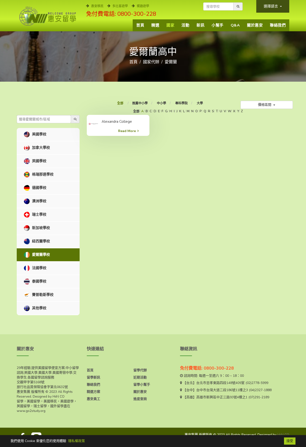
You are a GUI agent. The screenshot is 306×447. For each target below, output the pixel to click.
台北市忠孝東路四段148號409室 (220, 383)
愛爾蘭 (171, 62)
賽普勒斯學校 (42, 294)
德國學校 (38, 187)
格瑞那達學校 (42, 174)
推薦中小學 (140, 103)
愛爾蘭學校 (40, 254)
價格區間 (265, 104)
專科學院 (181, 103)
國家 (170, 25)
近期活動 (140, 377)
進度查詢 (140, 399)
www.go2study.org (31, 411)
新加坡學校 (40, 227)
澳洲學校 (38, 201)
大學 (200, 103)
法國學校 (38, 268)
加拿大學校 (40, 147)
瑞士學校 (38, 214)
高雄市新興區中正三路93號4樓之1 (221, 397)
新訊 (200, 25)
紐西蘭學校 (40, 241)
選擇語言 (271, 6)
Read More (127, 131)
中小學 (161, 103)
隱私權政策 (76, 441)
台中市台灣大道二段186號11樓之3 (222, 390)
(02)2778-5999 (257, 383)
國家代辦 (151, 62)
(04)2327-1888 (260, 390)
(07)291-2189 (258, 397)
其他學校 (38, 308)
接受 (289, 441)
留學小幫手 (141, 384)
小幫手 (218, 25)
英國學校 (38, 161)
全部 (120, 103)
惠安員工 (93, 399)
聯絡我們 (278, 25)
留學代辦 (140, 370)
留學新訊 (93, 377)
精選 (155, 25)
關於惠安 (255, 25)
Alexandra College (117, 121)
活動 (185, 25)
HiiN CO (283, 434)
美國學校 (38, 134)
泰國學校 (38, 281)
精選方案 (93, 391)
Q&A (235, 25)
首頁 (140, 25)
